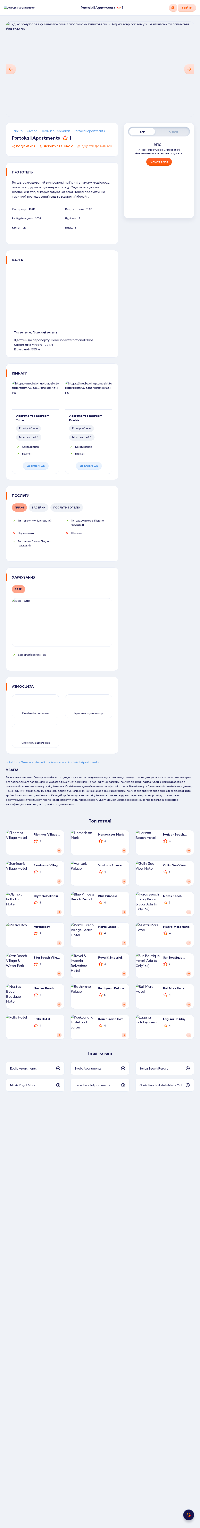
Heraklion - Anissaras (55, 131)
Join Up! (17, 131)
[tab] (142, 131)
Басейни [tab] (39, 507)
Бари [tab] (18, 589)
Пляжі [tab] (19, 507)
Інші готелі (100, 1053)
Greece (32, 131)
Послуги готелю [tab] (66, 507)
